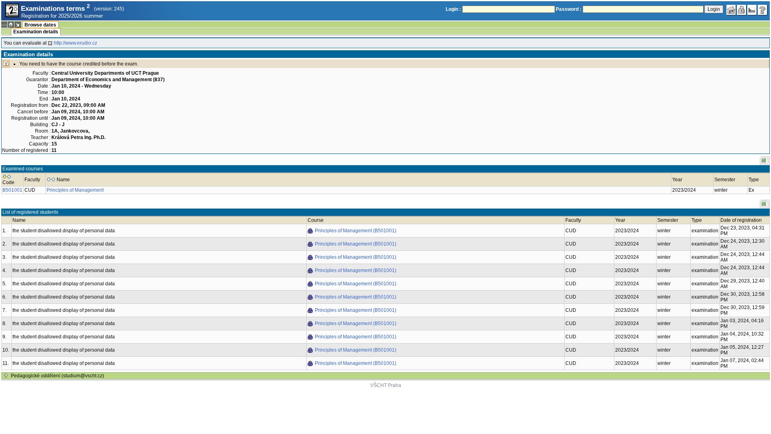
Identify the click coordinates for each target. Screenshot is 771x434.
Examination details (35, 32)
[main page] (731, 10)
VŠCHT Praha (385, 385)
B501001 (12, 190)
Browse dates (40, 25)
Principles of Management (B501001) (355, 230)
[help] (762, 10)
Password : (568, 9)
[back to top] (6, 376)
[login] (741, 10)
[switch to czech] (752, 10)
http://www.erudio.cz (75, 43)
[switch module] (17, 24)
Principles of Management (75, 190)
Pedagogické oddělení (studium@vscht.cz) (57, 376)
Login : (453, 9)
